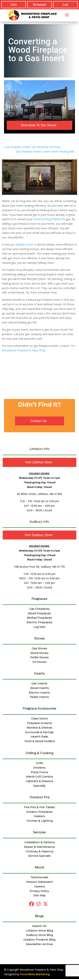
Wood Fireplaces (39, 613)
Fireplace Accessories (39, 708)
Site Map (39, 895)
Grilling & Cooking (39, 753)
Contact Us (38, 421)
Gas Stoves (39, 648)
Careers (39, 886)
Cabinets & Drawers (39, 781)
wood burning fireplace (47, 219)
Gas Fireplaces (39, 609)
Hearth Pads (39, 736)
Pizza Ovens (39, 772)
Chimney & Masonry (39, 851)
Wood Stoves (39, 653)
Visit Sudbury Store (38, 535)
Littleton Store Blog (39, 930)
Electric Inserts (39, 692)
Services (39, 832)
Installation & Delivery (39, 842)
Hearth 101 (39, 926)
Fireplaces (39, 599)
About (39, 867)
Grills (39, 763)
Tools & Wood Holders (39, 741)
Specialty (39, 785)
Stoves (39, 638)
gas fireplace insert (22, 244)
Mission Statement (39, 882)
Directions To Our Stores (38, 125)
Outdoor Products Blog (39, 939)
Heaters (39, 816)
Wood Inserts (39, 688)
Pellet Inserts (39, 697)
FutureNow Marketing (35, 974)
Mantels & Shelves (39, 727)
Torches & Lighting (39, 820)
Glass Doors (39, 718)
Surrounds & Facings (39, 732)
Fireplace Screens (39, 723)
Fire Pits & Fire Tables (39, 807)
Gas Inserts (39, 683)
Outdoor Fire (39, 797)
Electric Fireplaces (39, 622)
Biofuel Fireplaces (39, 617)
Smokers (39, 767)
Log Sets (39, 627)
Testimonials (39, 877)
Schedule (39, 4)
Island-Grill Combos (39, 776)
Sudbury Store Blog (39, 935)
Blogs (39, 916)
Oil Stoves (39, 662)
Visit (13, 4)
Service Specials (39, 856)
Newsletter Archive (39, 944)
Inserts (39, 673)
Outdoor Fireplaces (39, 812)
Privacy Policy (39, 891)
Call (65, 4)
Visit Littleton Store (38, 462)
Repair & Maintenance (39, 847)
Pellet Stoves (39, 657)
